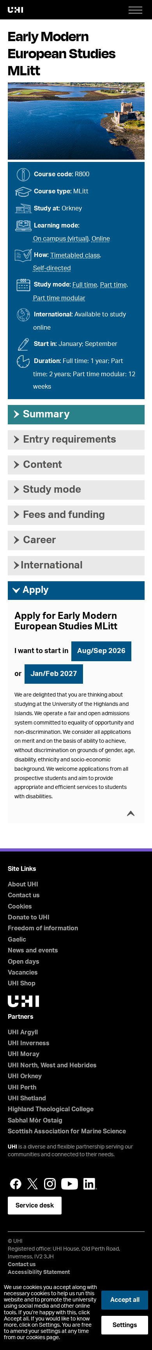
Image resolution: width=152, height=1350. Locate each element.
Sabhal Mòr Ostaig (35, 1120)
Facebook (15, 1184)
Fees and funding (58, 515)
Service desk (35, 1205)
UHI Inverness (28, 1043)
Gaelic (17, 939)
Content (37, 465)
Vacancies (23, 972)
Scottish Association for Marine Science (67, 1131)
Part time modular (59, 298)
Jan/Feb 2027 (53, 674)
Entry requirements (64, 439)
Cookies (20, 906)
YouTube (69, 1184)
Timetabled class (75, 255)
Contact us (24, 895)
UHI (12, 1147)
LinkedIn (90, 1184)
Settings (125, 1325)
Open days (23, 962)
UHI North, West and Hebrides (52, 1065)
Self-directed (52, 268)
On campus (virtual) (60, 239)
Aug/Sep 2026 (101, 651)
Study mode (46, 490)
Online (101, 239)
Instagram (50, 1184)
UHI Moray (23, 1054)
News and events (33, 950)
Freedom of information (43, 928)
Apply (30, 590)
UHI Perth (22, 1087)
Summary (41, 414)
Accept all (125, 1300)
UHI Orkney (25, 1076)
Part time (113, 285)
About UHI (23, 884)
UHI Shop (21, 983)
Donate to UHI (28, 917)
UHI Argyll (23, 1032)
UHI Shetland (27, 1098)
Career (34, 540)
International (47, 565)
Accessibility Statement (39, 1272)
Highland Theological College (51, 1109)
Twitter (33, 1184)
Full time (84, 285)
